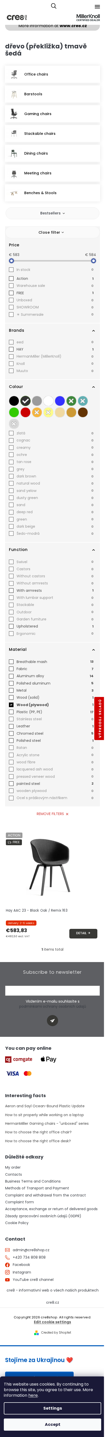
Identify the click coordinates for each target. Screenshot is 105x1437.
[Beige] (60, 412)
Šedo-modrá (55, 533)
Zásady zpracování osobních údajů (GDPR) (43, 1216)
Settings (52, 1408)
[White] (48, 401)
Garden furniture (55, 619)
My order (13, 1167)
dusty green (55, 497)
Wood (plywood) (55, 704)
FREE (55, 293)
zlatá (55, 433)
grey (55, 469)
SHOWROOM (55, 307)
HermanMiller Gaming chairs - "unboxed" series (47, 1123)
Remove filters (50, 813)
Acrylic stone (55, 755)
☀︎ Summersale (55, 314)
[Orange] (37, 412)
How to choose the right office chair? (38, 1132)
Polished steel (55, 740)
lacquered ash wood (55, 769)
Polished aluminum (55, 683)
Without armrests (55, 583)
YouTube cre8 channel (33, 1279)
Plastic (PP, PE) (55, 711)
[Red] (25, 412)
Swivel (55, 561)
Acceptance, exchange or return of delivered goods (51, 1209)
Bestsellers (50, 213)
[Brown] (83, 412)
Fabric (55, 668)
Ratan (55, 747)
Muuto (55, 370)
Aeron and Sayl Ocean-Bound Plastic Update (45, 1106)
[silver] (14, 424)
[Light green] (14, 412)
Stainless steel (55, 719)
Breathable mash (55, 661)
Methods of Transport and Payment (37, 1188)
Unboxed (55, 300)
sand (55, 504)
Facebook (21, 1264)
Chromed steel (55, 733)
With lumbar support (55, 597)
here (33, 1395)
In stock (55, 269)
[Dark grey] (25, 401)
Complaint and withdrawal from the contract (45, 1195)
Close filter (49, 232)
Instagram (22, 1272)
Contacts (13, 1174)
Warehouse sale (55, 285)
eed (55, 342)
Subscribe (54, 1020)
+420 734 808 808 (29, 1257)
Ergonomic (55, 633)
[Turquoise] (83, 401)
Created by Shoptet (56, 1333)
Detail (81, 933)
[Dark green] (71, 401)
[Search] (53, 6)
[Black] (14, 401)
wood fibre (55, 762)
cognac (55, 440)
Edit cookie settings (52, 1322)
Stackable (55, 604)
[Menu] (97, 6)
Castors (55, 569)
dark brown (55, 476)
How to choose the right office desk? (38, 1141)
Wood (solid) (55, 697)
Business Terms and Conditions (33, 1181)
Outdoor (55, 612)
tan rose (55, 461)
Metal (55, 690)
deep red (55, 511)
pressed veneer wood (55, 776)
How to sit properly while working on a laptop (44, 1115)
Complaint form (19, 1202)
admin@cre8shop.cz (31, 1250)
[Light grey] (37, 401)
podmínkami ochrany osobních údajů (52, 1006)
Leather (55, 726)
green (55, 519)
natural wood (55, 483)
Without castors (55, 576)
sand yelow (55, 490)
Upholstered (55, 626)
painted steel (55, 783)
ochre (55, 454)
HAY (55, 349)
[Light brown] (71, 412)
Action (55, 278)
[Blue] (60, 401)
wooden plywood (55, 790)
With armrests (55, 590)
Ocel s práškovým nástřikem (55, 797)
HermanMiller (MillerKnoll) (55, 356)
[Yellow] (48, 412)
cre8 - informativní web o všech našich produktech (53, 1290)
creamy (55, 447)
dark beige (55, 526)
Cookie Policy (17, 1223)
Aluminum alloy (55, 675)
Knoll (55, 363)
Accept (52, 1424)
